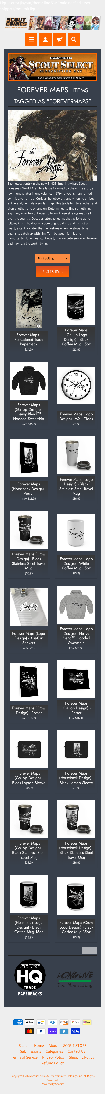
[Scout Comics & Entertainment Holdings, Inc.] (52, 23)
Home (39, 1045)
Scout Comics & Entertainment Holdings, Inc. (57, 1076)
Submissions (30, 1051)
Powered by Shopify (52, 1084)
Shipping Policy (81, 1057)
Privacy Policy (53, 1057)
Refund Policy (52, 1063)
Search (24, 1045)
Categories (54, 1051)
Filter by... (52, 271)
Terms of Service (24, 1057)
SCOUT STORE (74, 1045)
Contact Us (76, 1051)
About (54, 1045)
